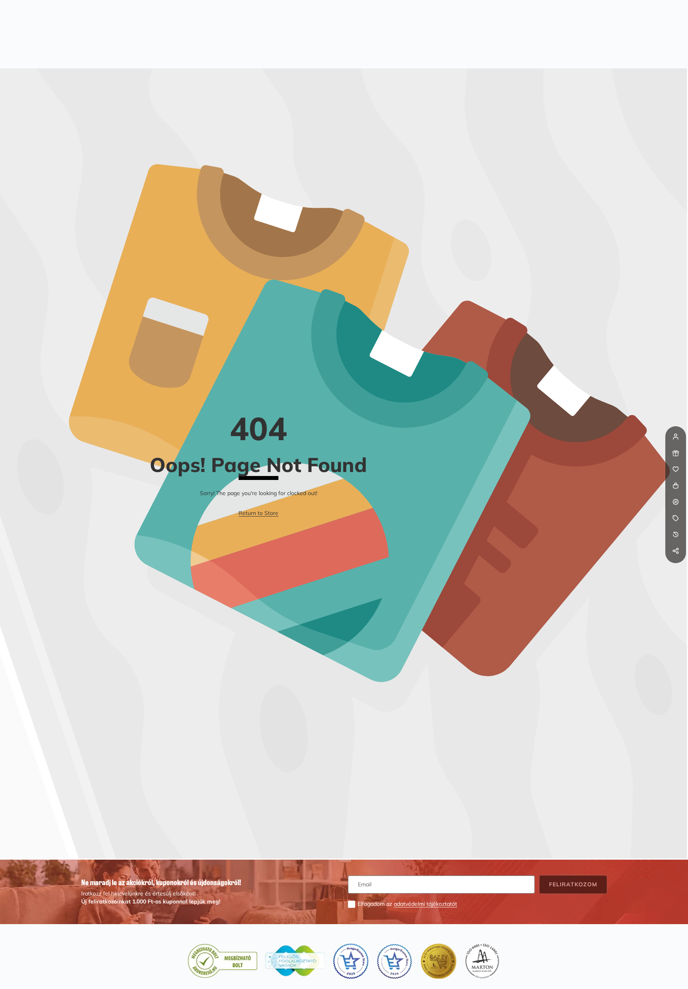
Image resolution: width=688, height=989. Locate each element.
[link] (258, 513)
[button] (675, 567)
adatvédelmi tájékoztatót (425, 903)
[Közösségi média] (675, 551)
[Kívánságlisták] (675, 469)
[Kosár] (675, 485)
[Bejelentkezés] (675, 436)
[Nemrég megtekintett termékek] (675, 534)
